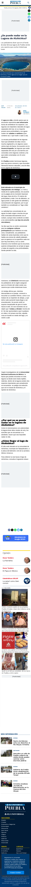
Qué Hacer (3, 106)
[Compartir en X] (29, 10)
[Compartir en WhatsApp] (29, 14)
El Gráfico (4, 851)
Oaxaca (18, 851)
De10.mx (4, 853)
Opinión (6, 553)
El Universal (5, 849)
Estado (3, 820)
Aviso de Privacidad (17, 867)
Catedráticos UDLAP (10, 578)
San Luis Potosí (21, 853)
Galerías (4, 838)
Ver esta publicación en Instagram (13, 344)
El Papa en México (10, 571)
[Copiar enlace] (29, 20)
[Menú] (2, 2)
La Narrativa (7, 561)
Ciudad (3, 822)
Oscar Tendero (8, 558)
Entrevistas (5, 826)
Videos (3, 834)
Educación (4, 828)
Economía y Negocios (8, 824)
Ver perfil (26, 113)
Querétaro (19, 849)
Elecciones (4, 840)
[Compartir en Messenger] (29, 17)
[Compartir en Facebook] (29, 7)
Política (3, 836)
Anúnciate (4, 842)
